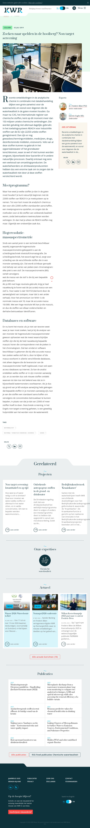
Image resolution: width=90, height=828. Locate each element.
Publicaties (32, 778)
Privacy (30, 781)
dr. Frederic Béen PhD (78, 106)
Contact (68, 778)
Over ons (50, 778)
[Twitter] (9, 446)
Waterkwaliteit (9, 428)
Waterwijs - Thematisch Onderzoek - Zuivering (19, 433)
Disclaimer (50, 781)
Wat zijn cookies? (35, 3)
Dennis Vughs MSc (76, 116)
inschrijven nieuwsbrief (20, 812)
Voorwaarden (71, 781)
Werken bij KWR (14, 781)
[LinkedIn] (14, 446)
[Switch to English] (62, 8)
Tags (4, 422)
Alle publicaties (18, 754)
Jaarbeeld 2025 (14, 778)
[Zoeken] (74, 8)
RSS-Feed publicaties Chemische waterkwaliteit (55, 754)
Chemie (42, 433)
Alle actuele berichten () (45, 657)
